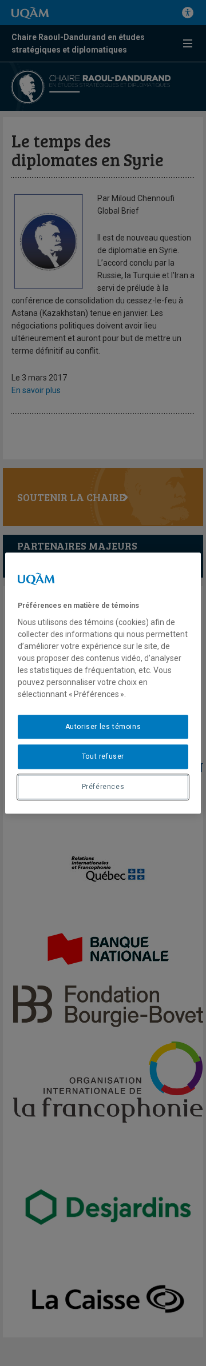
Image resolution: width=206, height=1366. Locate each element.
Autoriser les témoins (103, 727)
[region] (103, 683)
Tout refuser (103, 757)
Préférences (103, 787)
